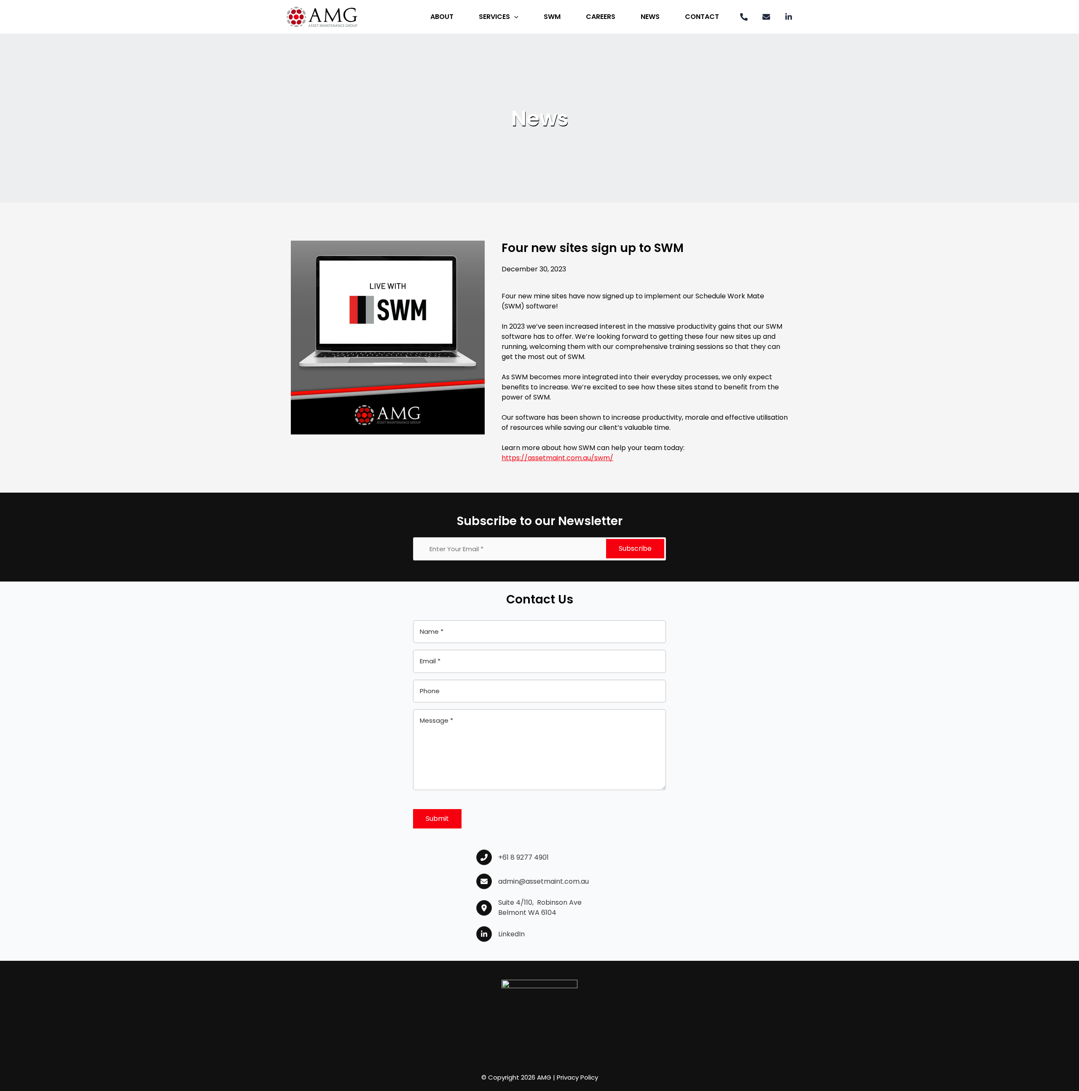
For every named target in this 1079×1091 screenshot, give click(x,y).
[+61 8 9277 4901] (512, 857)
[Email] (766, 17)
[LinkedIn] (500, 934)
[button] (514, 17)
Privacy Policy (577, 1077)
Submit (437, 818)
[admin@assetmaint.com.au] (532, 881)
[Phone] (744, 17)
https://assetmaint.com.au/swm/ (557, 458)
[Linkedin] (788, 17)
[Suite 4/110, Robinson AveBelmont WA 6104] (529, 908)
